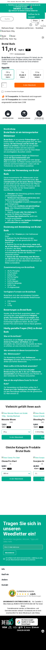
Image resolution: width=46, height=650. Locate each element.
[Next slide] (42, 37)
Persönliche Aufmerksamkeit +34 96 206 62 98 (24, 5)
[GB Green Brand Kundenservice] (23, 116)
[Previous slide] (3, 37)
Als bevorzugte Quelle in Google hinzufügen (27, 622)
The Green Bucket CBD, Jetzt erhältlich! (23, 1)
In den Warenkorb (29, 85)
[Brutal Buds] (4, 37)
